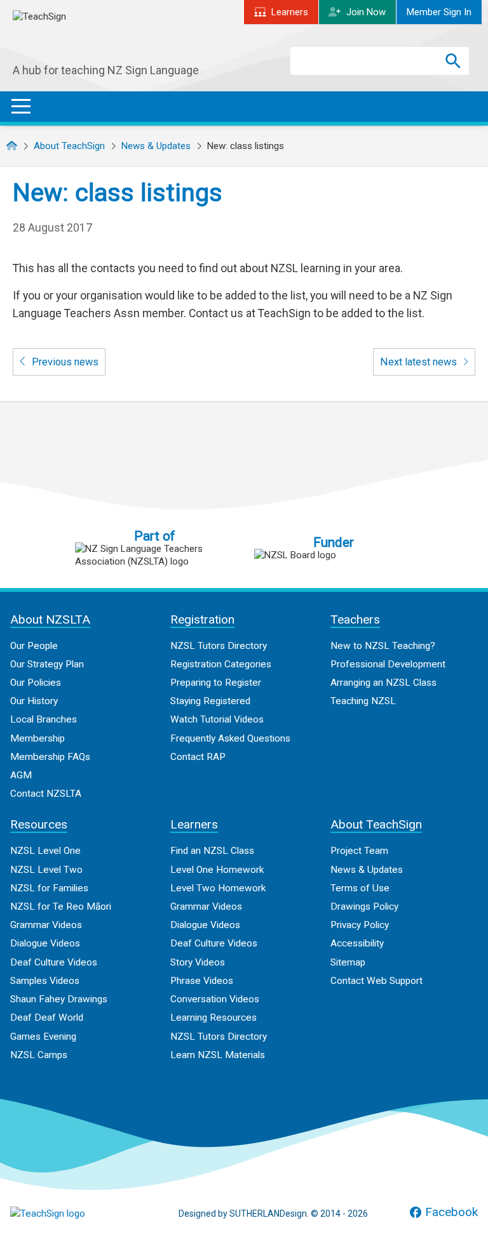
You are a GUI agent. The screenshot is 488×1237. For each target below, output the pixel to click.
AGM (21, 775)
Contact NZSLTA (45, 793)
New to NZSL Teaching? (382, 645)
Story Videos (197, 962)
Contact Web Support (376, 980)
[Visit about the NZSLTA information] (154, 555)
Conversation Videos (214, 999)
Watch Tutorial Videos (217, 719)
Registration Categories (220, 664)
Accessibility (357, 943)
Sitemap (347, 962)
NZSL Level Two (46, 869)
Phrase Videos (201, 980)
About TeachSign (69, 146)
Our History (34, 701)
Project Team (359, 850)
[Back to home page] (73, 1214)
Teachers (355, 619)
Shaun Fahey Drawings (58, 999)
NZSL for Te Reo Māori (60, 906)
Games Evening (43, 1036)
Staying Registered (210, 701)
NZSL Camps (38, 1055)
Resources (38, 824)
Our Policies (35, 682)
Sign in (439, 12)
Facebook (451, 1212)
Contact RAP (198, 756)
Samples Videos (44, 980)
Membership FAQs (50, 756)
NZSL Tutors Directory (218, 645)
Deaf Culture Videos (53, 962)
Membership (37, 738)
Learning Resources (213, 1017)
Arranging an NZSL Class (383, 682)
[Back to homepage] (108, 37)
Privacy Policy (359, 925)
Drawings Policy (364, 906)
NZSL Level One (45, 850)
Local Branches (43, 719)
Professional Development (387, 664)
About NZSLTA (50, 619)
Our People (34, 645)
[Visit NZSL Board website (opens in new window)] (333, 555)
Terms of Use (360, 888)
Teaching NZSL (363, 701)
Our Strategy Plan (47, 664)
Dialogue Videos (45, 943)
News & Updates (156, 146)
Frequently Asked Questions (230, 738)
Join (366, 12)
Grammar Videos (46, 925)
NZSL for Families (49, 888)
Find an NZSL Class (212, 850)
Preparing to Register (215, 682)
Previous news (63, 362)
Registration (202, 619)
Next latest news (419, 362)
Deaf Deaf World (46, 1017)
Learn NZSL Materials (217, 1055)
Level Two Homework (218, 888)
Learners (289, 12)
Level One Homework (217, 869)
